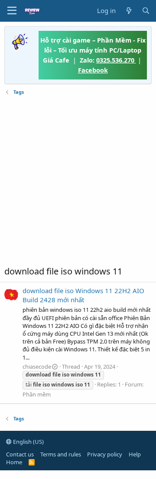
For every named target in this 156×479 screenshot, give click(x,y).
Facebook (93, 70)
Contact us (20, 454)
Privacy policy (104, 454)
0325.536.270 (116, 60)
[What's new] (128, 11)
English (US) (28, 442)
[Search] (145, 11)
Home (14, 462)
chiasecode (37, 366)
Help (135, 454)
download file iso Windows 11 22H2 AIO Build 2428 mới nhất (83, 295)
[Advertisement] (78, 180)
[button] (12, 11)
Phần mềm (37, 394)
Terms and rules (60, 454)
